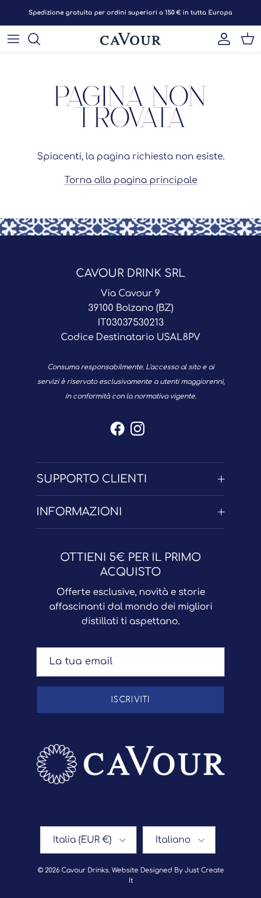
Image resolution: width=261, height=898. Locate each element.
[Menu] (13, 39)
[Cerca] (40, 39)
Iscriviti (130, 700)
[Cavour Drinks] (130, 39)
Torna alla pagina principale (130, 180)
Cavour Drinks (85, 870)
